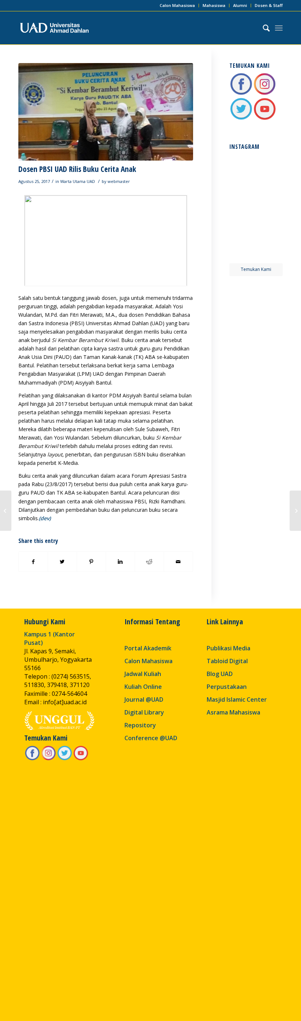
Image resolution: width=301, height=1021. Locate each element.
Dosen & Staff (269, 5)
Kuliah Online (143, 687)
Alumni (240, 5)
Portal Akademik (147, 648)
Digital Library (144, 712)
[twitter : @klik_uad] (241, 118)
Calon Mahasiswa (177, 5)
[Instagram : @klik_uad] (264, 93)
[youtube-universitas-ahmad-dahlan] (264, 118)
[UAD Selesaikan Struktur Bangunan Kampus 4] (295, 511)
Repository (140, 725)
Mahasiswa (214, 5)
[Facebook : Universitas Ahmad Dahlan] (241, 93)
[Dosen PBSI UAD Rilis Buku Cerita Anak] (105, 112)
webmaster (119, 181)
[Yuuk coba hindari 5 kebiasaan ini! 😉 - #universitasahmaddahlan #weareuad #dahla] (242, 194)
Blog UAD (220, 674)
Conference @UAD (150, 738)
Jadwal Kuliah (142, 674)
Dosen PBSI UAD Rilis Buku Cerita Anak (77, 169)
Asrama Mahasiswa (233, 712)
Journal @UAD (143, 699)
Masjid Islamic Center (237, 699)
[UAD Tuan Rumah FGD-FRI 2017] (5, 511)
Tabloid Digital (227, 661)
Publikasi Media (228, 648)
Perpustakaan (227, 687)
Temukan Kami (256, 269)
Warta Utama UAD (77, 181)
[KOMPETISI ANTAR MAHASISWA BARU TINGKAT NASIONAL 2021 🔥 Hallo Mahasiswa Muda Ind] (270, 221)
